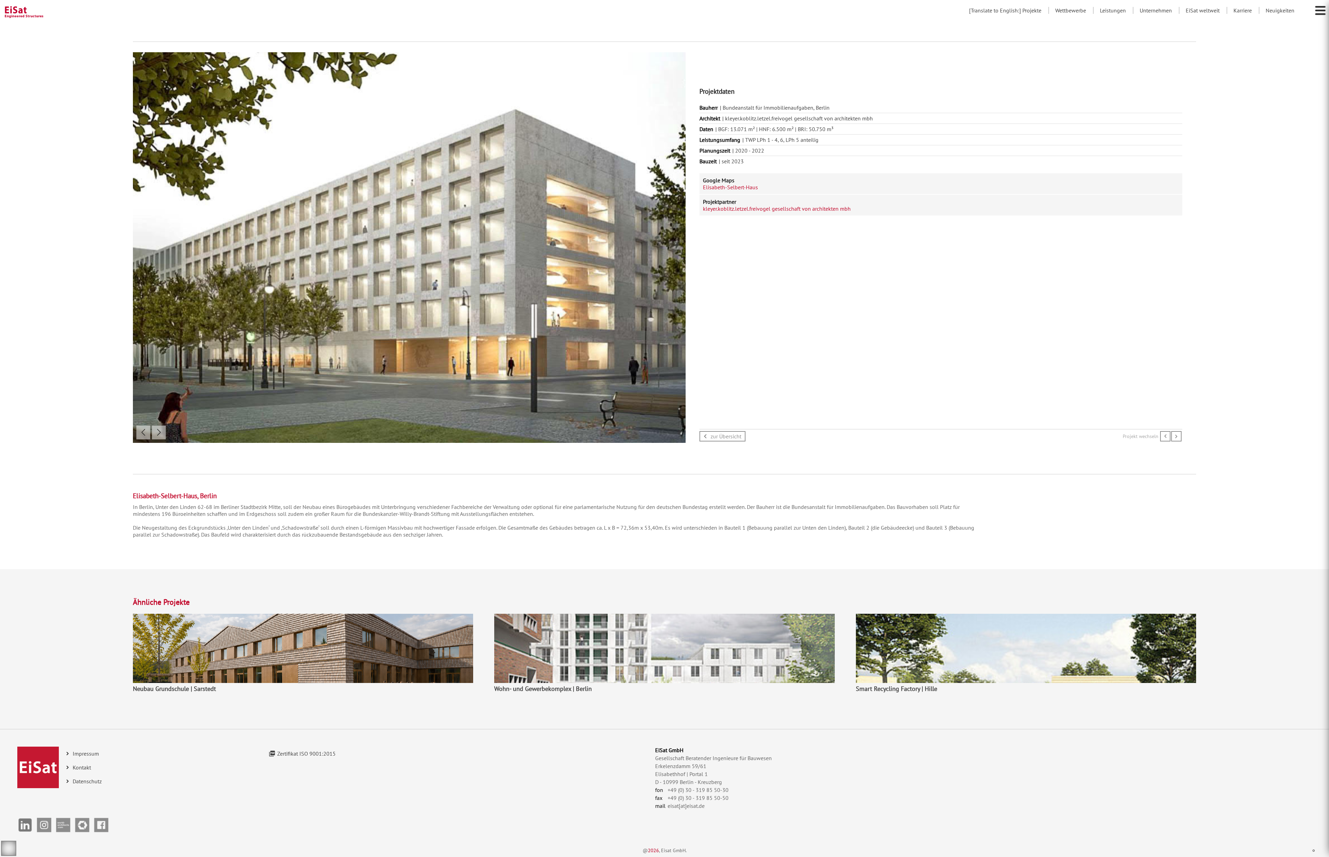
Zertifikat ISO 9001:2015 (306, 753)
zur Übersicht (726, 436)
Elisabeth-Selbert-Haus (730, 187)
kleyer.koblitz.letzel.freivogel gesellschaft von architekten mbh (777, 208)
